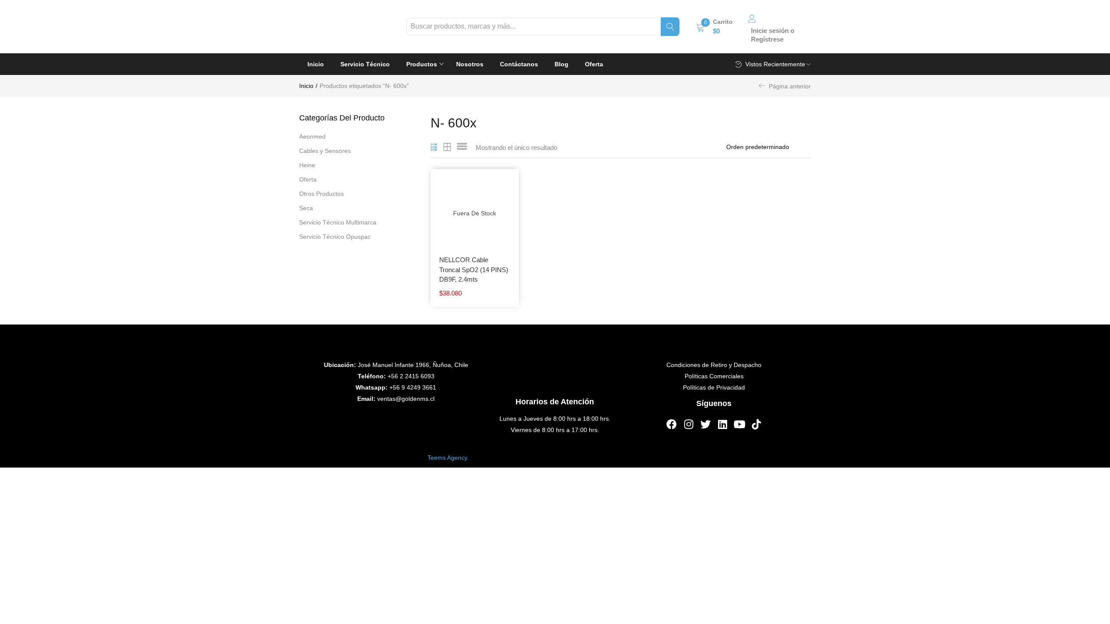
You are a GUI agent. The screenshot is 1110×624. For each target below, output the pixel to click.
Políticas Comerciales (714, 376)
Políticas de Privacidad (714, 387)
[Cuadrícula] (434, 147)
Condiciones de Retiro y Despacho (713, 364)
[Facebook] (671, 424)
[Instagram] (688, 424)
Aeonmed (312, 136)
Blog (561, 64)
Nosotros (469, 64)
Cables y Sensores (325, 150)
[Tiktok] (756, 424)
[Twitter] (705, 424)
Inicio (315, 64)
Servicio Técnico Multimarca (337, 222)
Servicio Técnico (365, 64)
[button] (714, 26)
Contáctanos (519, 64)
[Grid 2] (447, 147)
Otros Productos (321, 193)
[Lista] (462, 147)
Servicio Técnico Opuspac (335, 236)
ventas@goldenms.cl (405, 398)
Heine (307, 165)
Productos (422, 64)
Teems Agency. (448, 457)
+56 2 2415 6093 (411, 376)
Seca (306, 208)
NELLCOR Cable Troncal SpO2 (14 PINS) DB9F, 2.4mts (473, 269)
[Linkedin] (722, 424)
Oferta (594, 64)
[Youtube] (739, 424)
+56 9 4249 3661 (412, 387)
